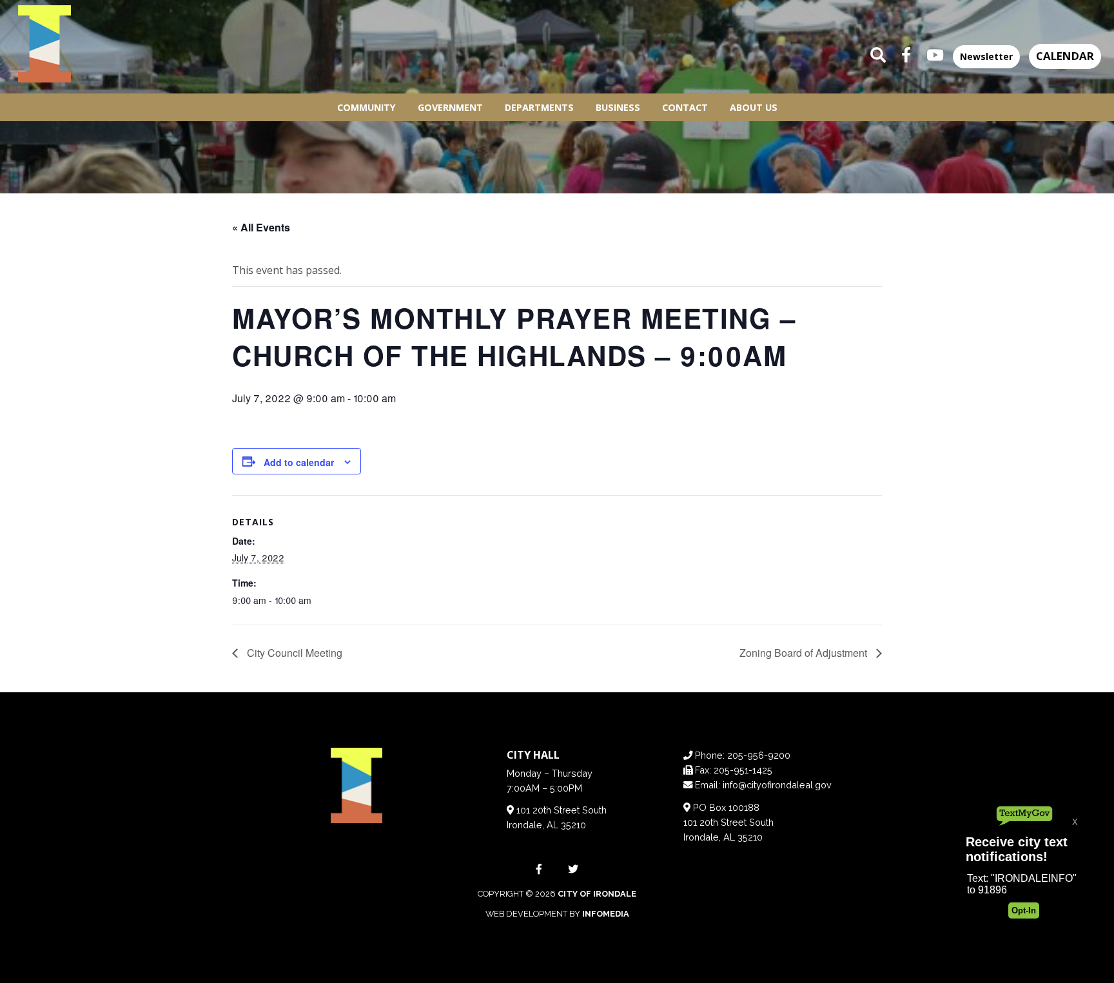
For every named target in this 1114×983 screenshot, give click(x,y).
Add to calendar (299, 462)
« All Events (261, 227)
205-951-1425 (743, 769)
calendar (1065, 55)
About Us (753, 107)
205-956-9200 (758, 755)
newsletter (986, 56)
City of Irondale (597, 894)
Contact (685, 107)
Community (366, 107)
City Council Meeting (293, 652)
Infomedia (605, 914)
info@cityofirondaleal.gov (777, 784)
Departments (539, 107)
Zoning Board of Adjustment (804, 652)
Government (450, 107)
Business (618, 107)
